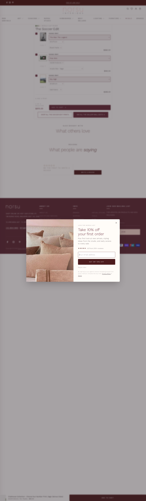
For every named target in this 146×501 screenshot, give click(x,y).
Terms (80, 275)
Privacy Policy (106, 273)
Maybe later (82, 267)
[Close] (116, 223)
